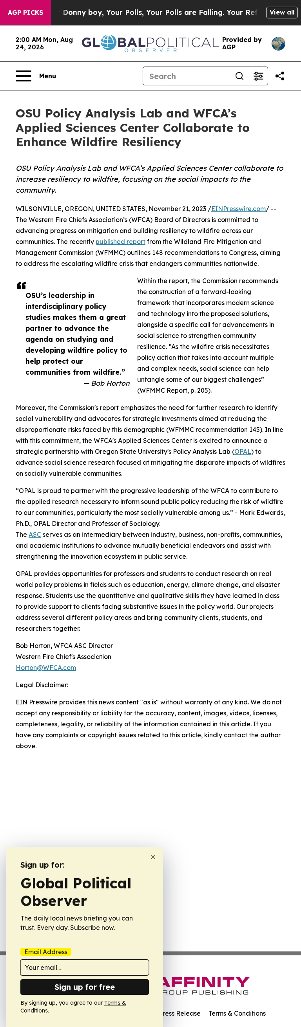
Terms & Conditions (237, 1013)
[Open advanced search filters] (258, 76)
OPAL (242, 451)
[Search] (239, 76)
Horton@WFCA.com (46, 667)
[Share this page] (279, 76)
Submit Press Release (168, 1013)
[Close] (153, 857)
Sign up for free (84, 987)
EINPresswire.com (238, 209)
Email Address (45, 952)
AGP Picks (25, 12)
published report (120, 241)
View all (282, 12)
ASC (35, 534)
